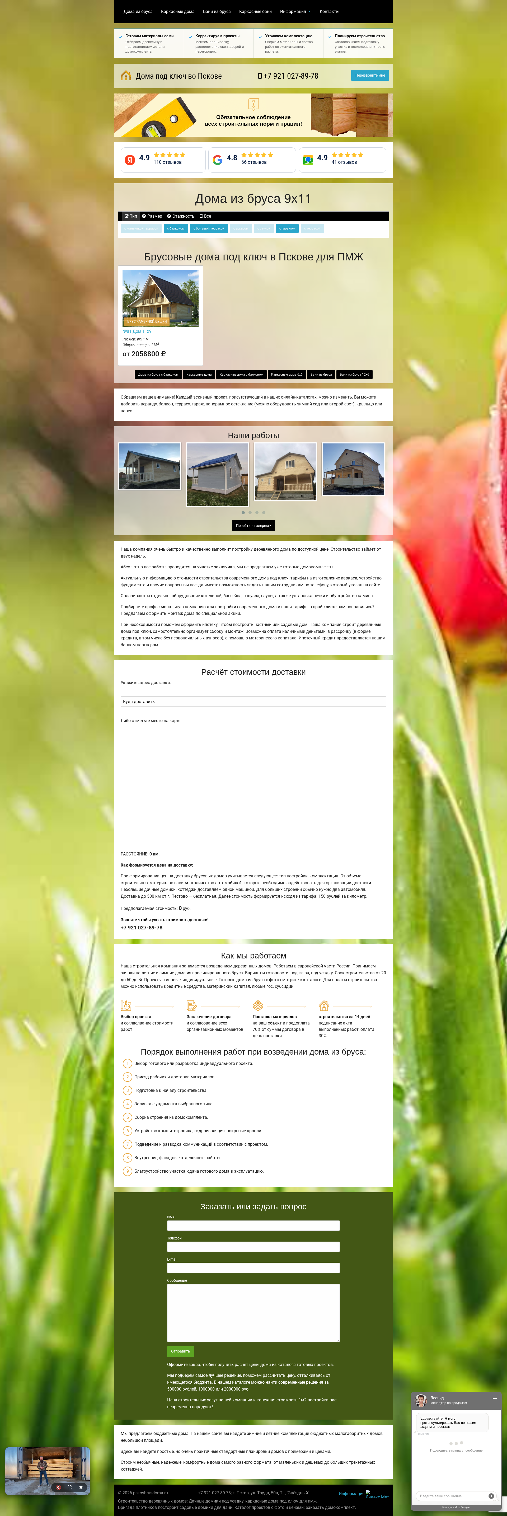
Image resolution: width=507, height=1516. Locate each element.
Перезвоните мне (370, 75)
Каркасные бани (255, 11)
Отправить (180, 1351)
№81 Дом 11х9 (137, 331)
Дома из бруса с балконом (158, 374)
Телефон (174, 1238)
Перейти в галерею (253, 525)
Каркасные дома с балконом (241, 374)
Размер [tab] (154, 216)
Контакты (329, 11)
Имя (171, 1217)
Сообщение (177, 1280)
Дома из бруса (138, 11)
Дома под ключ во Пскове (178, 76)
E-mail (172, 1259)
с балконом (176, 228)
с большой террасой (209, 228)
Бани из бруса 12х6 (354, 374)
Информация (293, 11)
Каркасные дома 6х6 (287, 374)
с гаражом (287, 228)
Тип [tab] (133, 216)
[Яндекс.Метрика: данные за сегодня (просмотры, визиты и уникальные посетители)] (377, 1494)
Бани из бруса (217, 11)
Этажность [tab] (182, 216)
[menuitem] (138, 12)
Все (207, 216)
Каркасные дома (178, 11)
